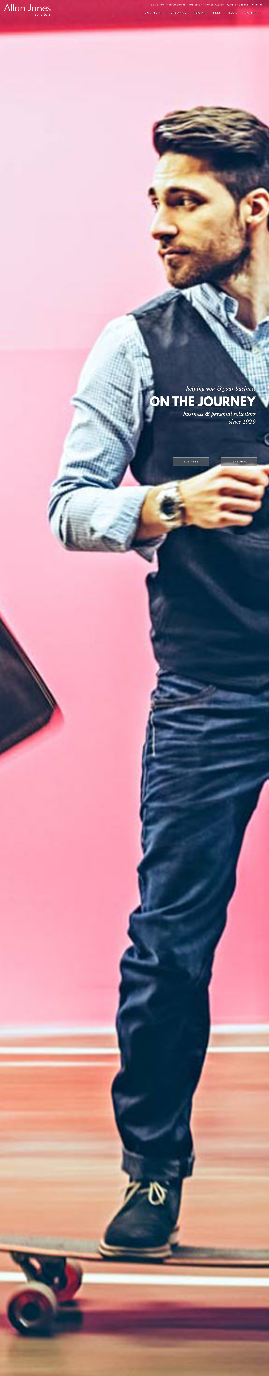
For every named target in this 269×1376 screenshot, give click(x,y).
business (191, 462)
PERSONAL (239, 462)
